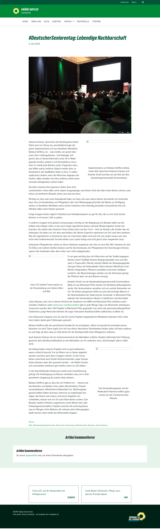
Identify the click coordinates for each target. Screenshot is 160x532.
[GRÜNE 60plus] (16, 10)
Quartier (92, 425)
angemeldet (31, 455)
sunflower (31, 514)
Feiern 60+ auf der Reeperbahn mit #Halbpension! (53, 494)
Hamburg (26, 12)
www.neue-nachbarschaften (66, 304)
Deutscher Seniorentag (65, 425)
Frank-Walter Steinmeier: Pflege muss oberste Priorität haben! (106, 494)
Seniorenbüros (102, 425)
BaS (31, 425)
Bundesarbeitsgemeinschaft (44, 425)
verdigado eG (54, 514)
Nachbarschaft (81, 425)
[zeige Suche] (143, 2)
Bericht (31, 422)
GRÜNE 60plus (30, 9)
